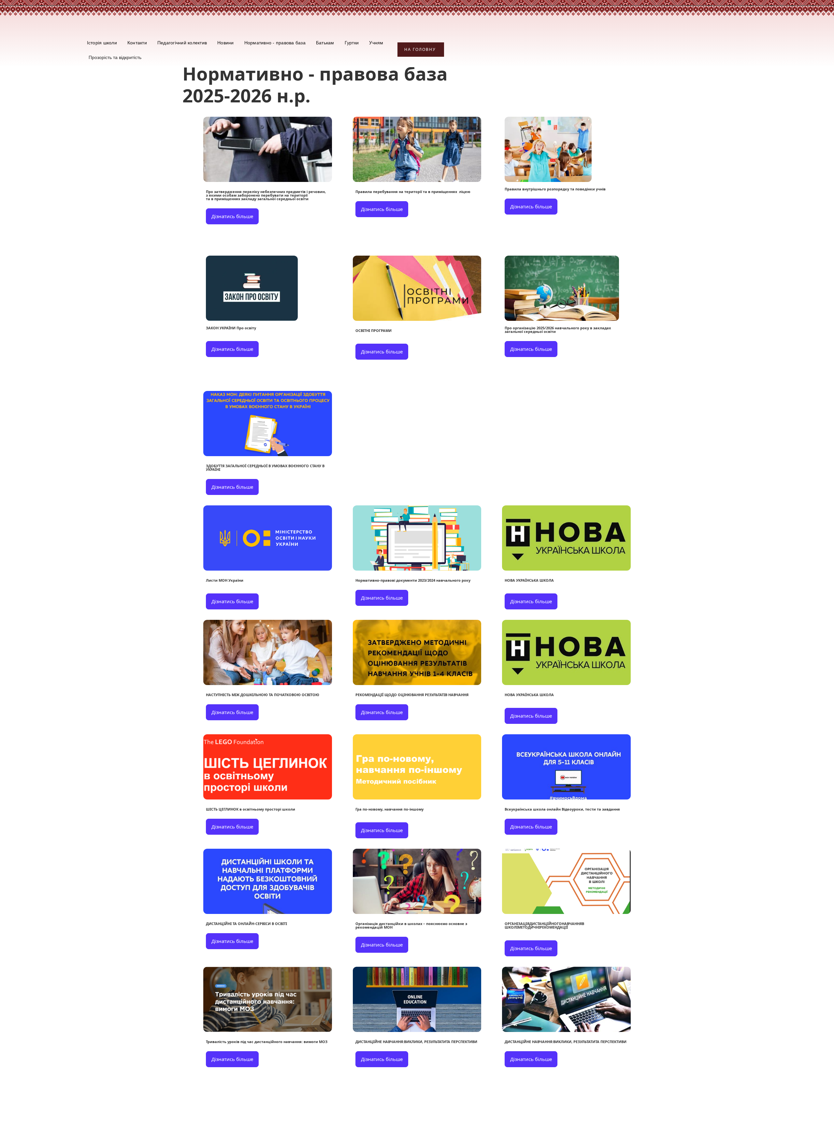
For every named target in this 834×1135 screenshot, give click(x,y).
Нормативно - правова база (275, 42)
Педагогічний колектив (182, 42)
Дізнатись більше (232, 216)
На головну (420, 49)
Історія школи (102, 42)
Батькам (325, 42)
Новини (225, 42)
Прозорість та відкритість (115, 57)
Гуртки (352, 42)
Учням (376, 42)
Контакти (137, 42)
